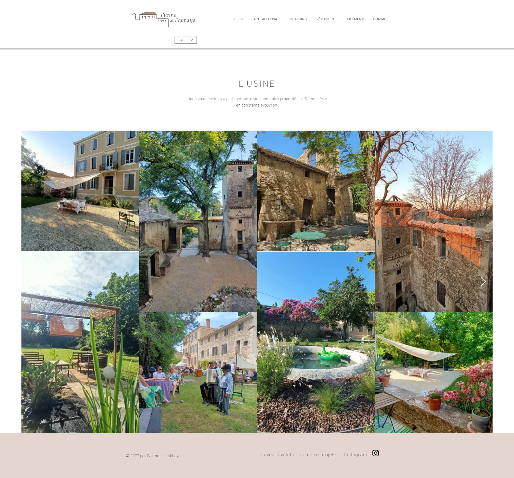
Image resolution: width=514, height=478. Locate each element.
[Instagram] (375, 453)
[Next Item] (483, 281)
